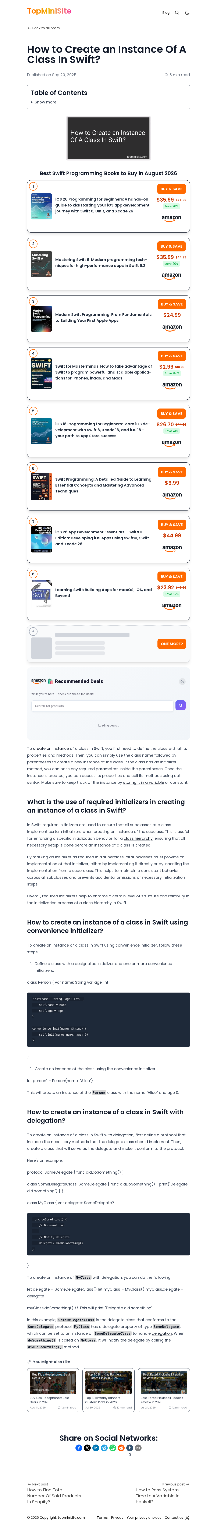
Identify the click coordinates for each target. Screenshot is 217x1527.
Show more (45, 102)
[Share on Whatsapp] (112, 1448)
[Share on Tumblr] (129, 1448)
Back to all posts (46, 28)
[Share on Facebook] (78, 1448)
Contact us (174, 1517)
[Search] (177, 12)
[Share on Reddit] (121, 1448)
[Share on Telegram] (104, 1448)
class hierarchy (138, 838)
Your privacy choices (144, 1517)
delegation (162, 1333)
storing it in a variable (143, 782)
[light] (187, 12)
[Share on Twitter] (87, 1448)
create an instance (51, 748)
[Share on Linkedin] (95, 1448)
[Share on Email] (138, 1448)
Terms (102, 1517)
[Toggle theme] (182, 681)
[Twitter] (187, 1517)
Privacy (117, 1517)
